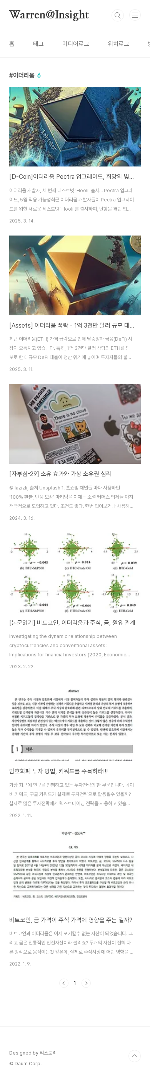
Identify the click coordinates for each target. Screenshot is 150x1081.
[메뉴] (135, 15)
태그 (38, 44)
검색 (117, 15)
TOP (134, 1056)
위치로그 (118, 44)
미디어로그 (75, 44)
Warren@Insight (49, 15)
